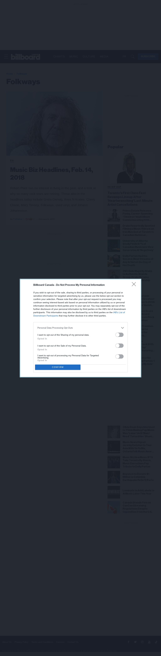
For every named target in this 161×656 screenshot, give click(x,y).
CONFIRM (58, 367)
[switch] (119, 335)
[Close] (135, 285)
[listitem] (80, 327)
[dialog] (80, 328)
